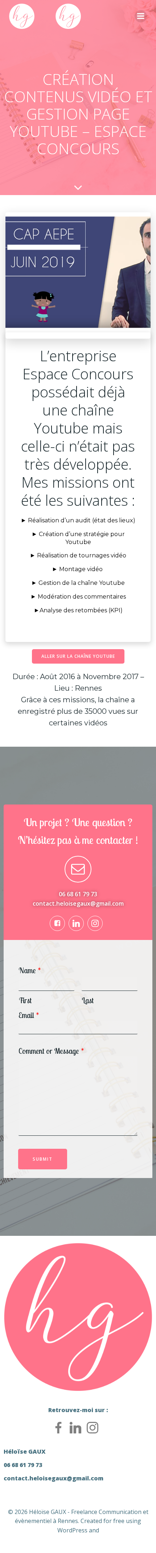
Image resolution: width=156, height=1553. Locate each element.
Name (30, 970)
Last (88, 1000)
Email (29, 1015)
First (25, 1000)
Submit (43, 1159)
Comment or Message (51, 1051)
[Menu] (141, 16)
